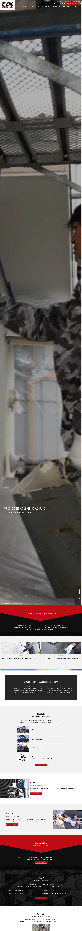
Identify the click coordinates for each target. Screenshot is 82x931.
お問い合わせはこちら (72, 3)
